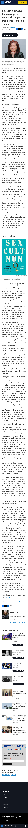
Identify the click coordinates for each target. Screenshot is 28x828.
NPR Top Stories (20, 601)
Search (5, 801)
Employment (6, 791)
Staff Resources (7, 797)
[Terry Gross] (5, 614)
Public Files (5, 804)
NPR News (9, 601)
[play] (2, 826)
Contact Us (5, 794)
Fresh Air (7, 597)
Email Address (7, 758)
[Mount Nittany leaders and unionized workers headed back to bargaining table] (7, 636)
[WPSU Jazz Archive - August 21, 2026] (7, 679)
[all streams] (26, 826)
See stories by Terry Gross (17, 622)
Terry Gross (12, 27)
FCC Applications (7, 807)
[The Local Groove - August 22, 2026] (7, 666)
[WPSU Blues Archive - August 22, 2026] (7, 653)
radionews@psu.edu (9, 775)
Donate (23, 2)
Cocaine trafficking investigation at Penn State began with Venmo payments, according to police (19, 693)
